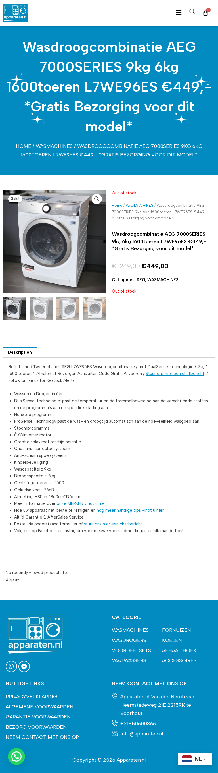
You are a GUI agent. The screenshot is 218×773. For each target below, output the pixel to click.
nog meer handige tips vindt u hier (130, 510)
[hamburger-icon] (178, 12)
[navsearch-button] (192, 12)
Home (23, 146)
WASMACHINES (54, 146)
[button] (97, 199)
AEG (141, 279)
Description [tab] (20, 352)
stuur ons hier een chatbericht (112, 524)
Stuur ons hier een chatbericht (175, 373)
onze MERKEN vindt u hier (81, 503)
